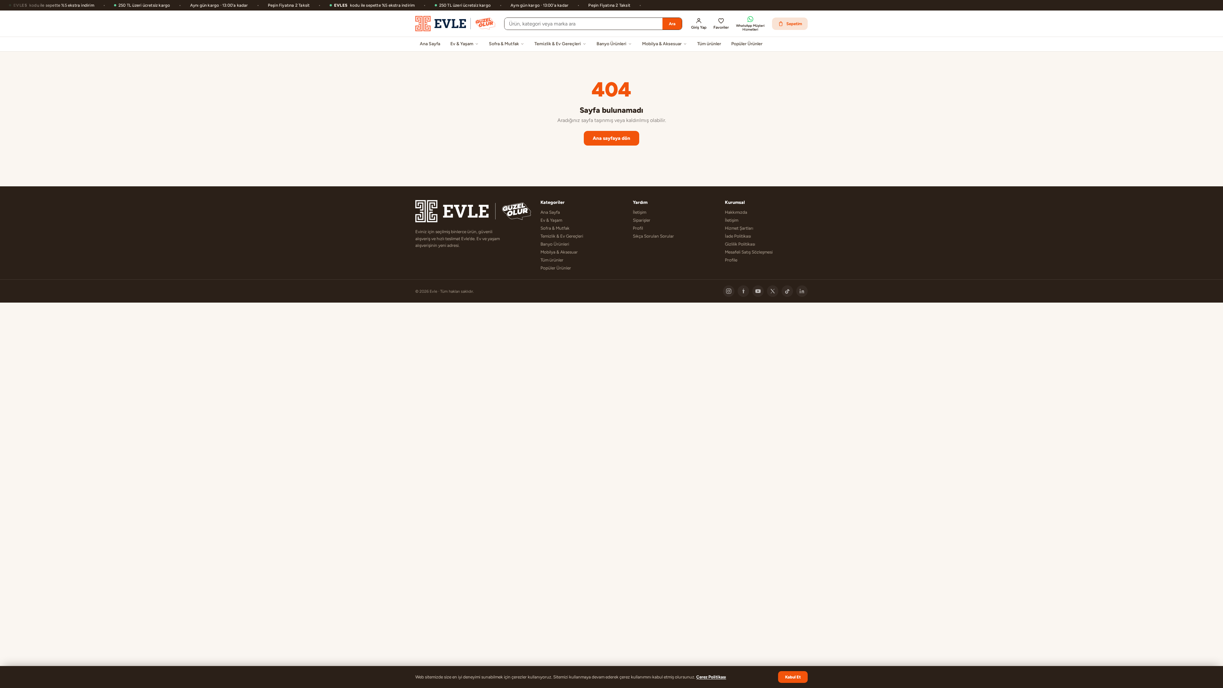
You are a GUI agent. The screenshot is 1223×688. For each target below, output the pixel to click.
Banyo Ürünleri (611, 44)
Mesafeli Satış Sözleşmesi (749, 251)
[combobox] (583, 24)
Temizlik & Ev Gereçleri (557, 44)
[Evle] (455, 23)
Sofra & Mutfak (504, 44)
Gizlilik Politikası (740, 244)
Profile (731, 259)
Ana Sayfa (430, 44)
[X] (772, 291)
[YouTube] (758, 291)
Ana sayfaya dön (611, 138)
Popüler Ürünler (746, 44)
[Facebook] (743, 291)
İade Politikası (738, 236)
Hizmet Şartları (739, 228)
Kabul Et (793, 677)
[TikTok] (787, 291)
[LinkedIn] (802, 291)
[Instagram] (728, 291)
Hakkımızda (736, 212)
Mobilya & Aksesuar (662, 44)
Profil (638, 228)
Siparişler (641, 220)
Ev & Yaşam (461, 44)
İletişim (639, 212)
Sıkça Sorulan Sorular (653, 236)
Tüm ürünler (709, 44)
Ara (672, 23)
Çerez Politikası (711, 676)
